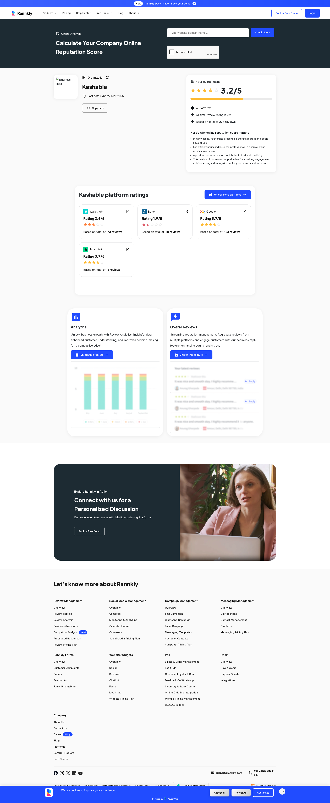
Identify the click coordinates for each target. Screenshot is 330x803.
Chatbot (114, 680)
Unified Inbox (229, 613)
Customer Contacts (176, 638)
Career (58, 734)
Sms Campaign (174, 613)
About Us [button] (134, 13)
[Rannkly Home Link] (22, 13)
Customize (263, 792)
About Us (59, 722)
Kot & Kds (170, 667)
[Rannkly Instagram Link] (62, 773)
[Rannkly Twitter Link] (68, 773)
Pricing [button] (66, 13)
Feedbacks (60, 680)
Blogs (57, 740)
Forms (112, 686)
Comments (115, 632)
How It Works (228, 667)
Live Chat (115, 692)
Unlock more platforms (228, 195)
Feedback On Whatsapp (179, 680)
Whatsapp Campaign (177, 619)
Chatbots (226, 626)
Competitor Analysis (66, 632)
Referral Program (64, 752)
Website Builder (174, 704)
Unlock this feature (92, 355)
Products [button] (49, 13)
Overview (59, 607)
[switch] (282, 791)
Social (113, 667)
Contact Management (234, 619)
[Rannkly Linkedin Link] (74, 773)
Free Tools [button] (104, 13)
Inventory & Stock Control (180, 686)
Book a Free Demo (287, 13)
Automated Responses (67, 638)
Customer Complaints (66, 667)
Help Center (61, 759)
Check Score (262, 32)
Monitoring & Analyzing (123, 619)
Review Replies (63, 613)
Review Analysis (63, 619)
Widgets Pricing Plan (121, 698)
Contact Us (60, 728)
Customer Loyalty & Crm (179, 674)
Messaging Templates (178, 632)
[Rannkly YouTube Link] (80, 773)
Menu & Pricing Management (182, 698)
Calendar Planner (119, 626)
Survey (58, 674)
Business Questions (66, 626)
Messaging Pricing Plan (235, 632)
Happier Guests (230, 674)
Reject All (241, 792)
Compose (115, 613)
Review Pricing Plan (65, 644)
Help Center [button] (83, 13)
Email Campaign (174, 626)
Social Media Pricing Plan (124, 638)
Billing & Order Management (182, 661)
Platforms (59, 746)
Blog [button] (120, 13)
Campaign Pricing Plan (178, 644)
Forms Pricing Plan (65, 686)
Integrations (228, 680)
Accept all (219, 792)
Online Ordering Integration (181, 692)
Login (312, 13)
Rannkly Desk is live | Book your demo (167, 3)
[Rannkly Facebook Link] (56, 773)
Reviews (114, 674)
